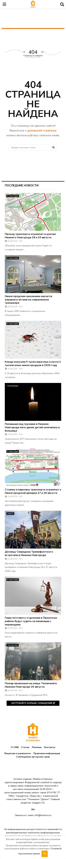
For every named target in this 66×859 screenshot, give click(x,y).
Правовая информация (46, 753)
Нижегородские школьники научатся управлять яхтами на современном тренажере (28, 299)
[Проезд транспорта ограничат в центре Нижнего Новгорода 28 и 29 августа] (33, 212)
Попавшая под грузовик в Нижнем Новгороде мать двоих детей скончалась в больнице (32, 427)
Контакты (49, 747)
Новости (10, 513)
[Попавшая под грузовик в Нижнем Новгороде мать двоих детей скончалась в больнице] (33, 402)
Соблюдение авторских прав (33, 756)
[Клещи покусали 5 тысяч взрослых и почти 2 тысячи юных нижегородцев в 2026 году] (33, 340)
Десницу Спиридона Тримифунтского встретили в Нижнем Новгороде (29, 553)
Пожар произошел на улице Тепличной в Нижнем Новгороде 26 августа (31, 685)
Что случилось (12, 386)
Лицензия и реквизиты (17, 753)
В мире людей (12, 196)
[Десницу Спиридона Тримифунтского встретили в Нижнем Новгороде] (33, 530)
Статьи (25, 747)
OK (44, 853)
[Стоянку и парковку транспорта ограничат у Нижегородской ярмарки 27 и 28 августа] (33, 467)
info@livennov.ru (42, 815)
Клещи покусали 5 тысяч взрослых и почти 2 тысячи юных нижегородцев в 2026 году (33, 363)
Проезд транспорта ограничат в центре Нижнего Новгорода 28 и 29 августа (30, 235)
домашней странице (42, 130)
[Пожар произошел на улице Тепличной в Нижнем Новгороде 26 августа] (33, 661)
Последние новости (21, 185)
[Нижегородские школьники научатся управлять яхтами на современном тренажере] (33, 274)
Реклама (36, 747)
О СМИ (15, 747)
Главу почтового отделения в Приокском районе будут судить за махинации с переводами (31, 621)
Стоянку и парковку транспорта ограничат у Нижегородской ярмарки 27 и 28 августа (33, 491)
